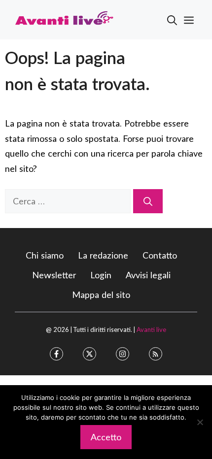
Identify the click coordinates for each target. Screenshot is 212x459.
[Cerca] (148, 201)
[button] (172, 19)
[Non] (200, 422)
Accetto (106, 436)
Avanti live (151, 329)
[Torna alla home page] (64, 18)
